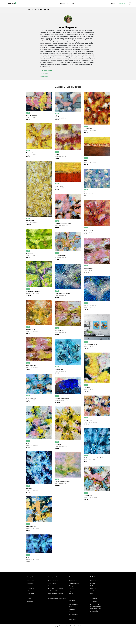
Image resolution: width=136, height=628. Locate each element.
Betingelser (93, 580)
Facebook (45, 73)
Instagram (45, 76)
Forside (29, 9)
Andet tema (72, 596)
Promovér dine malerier (54, 596)
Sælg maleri (30, 583)
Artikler (29, 596)
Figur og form (72, 591)
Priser (28, 591)
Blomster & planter (74, 583)
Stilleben (71, 588)
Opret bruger (30, 601)
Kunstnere (35, 9)
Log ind (113, 3)
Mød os (92, 585)
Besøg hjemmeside (47, 70)
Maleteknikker (51, 585)
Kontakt (92, 591)
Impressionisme (73, 617)
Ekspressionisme (73, 614)
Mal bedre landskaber (53, 591)
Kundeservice (93, 588)
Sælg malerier (121, 3)
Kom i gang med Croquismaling (56, 593)
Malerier (64, 3)
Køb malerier (30, 580)
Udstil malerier (30, 593)
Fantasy (71, 593)
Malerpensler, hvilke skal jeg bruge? (57, 598)
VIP (28, 112)
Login (91, 593)
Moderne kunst (52, 583)
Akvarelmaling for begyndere (55, 588)
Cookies (92, 583)
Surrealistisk (72, 609)
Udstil (73, 3)
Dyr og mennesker (74, 585)
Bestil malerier (30, 588)
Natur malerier (72, 580)
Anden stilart (72, 619)
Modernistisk (72, 606)
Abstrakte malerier (53, 580)
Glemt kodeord (94, 596)
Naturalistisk (72, 612)
